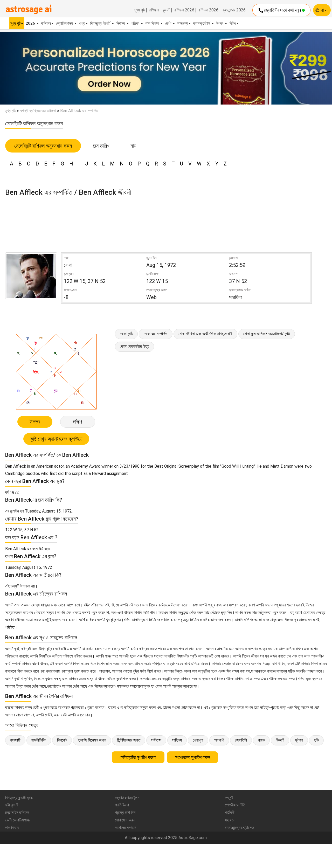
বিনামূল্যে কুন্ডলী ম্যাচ (19, 797)
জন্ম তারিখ (101, 146)
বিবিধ (233, 23)
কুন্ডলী (166, 10)
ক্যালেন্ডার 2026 (234, 10)
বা (323, 10)
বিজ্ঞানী (280, 740)
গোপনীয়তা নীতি (235, 805)
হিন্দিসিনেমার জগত (128, 740)
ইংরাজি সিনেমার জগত (92, 740)
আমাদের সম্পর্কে (125, 827)
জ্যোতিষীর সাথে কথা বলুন (280, 10)
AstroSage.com (192, 837)
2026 (31, 23)
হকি (316, 740)
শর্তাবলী (229, 812)
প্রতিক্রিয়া (122, 805)
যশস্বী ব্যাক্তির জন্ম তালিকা (38, 110)
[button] (25, 68)
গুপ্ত (82, 23)
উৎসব (220, 23)
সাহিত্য (177, 740)
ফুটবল (299, 740)
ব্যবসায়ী (15, 740)
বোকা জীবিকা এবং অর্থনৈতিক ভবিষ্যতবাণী (205, 333)
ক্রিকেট (62, 740)
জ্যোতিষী (241, 740)
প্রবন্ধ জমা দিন (125, 812)
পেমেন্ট (229, 797)
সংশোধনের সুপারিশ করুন (192, 757)
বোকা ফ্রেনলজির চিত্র (134, 346)
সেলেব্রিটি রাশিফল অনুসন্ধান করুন (43, 146)
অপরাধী (219, 740)
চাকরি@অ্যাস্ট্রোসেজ (239, 827)
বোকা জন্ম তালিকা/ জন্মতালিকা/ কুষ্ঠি (266, 333)
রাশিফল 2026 (184, 10)
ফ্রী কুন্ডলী (11, 805)
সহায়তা (229, 820)
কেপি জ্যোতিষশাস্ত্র (17, 820)
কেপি (168, 23)
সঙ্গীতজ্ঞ (156, 740)
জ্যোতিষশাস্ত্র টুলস (127, 797)
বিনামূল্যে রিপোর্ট (100, 23)
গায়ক (261, 740)
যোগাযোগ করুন (125, 820)
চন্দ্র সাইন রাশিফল (17, 812)
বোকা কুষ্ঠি (126, 333)
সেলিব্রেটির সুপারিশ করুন (138, 757)
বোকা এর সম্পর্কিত (156, 333)
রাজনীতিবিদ (38, 740)
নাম (133, 146)
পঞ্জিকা (135, 23)
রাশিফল (154, 10)
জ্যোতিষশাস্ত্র (65, 23)
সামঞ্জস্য (182, 23)
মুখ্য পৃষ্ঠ (139, 10)
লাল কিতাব (153, 23)
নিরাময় (121, 23)
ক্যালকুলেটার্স (202, 23)
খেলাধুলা (198, 740)
